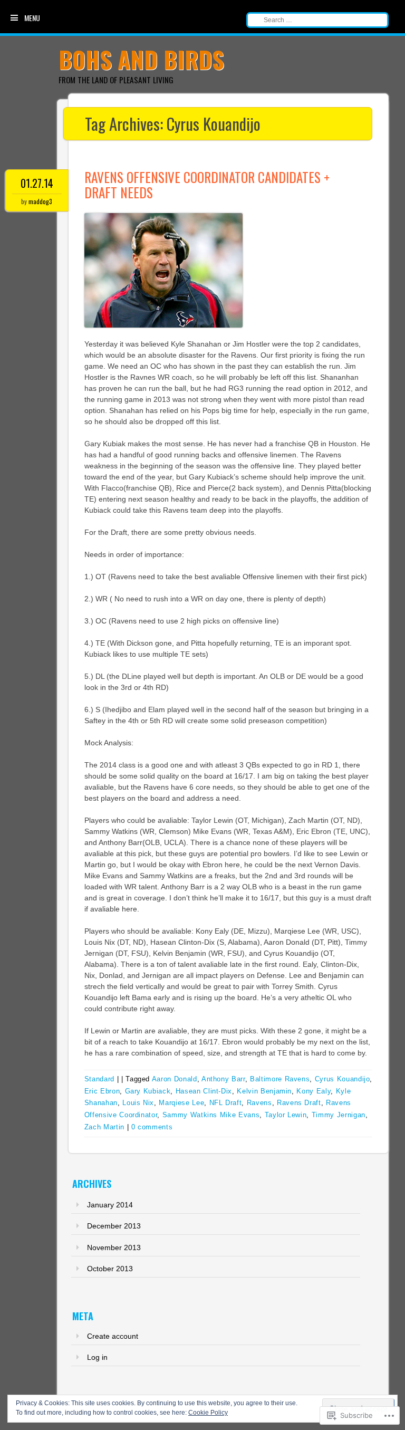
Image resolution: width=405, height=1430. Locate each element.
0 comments (152, 1127)
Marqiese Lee (181, 1103)
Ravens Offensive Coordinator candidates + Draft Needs (207, 184)
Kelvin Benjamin (264, 1091)
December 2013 (114, 1226)
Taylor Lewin (286, 1115)
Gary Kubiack (148, 1091)
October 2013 (110, 1268)
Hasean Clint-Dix (204, 1091)
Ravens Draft (299, 1103)
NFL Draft (225, 1103)
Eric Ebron (102, 1091)
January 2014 (110, 1205)
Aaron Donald (174, 1079)
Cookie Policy (208, 1412)
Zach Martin (104, 1127)
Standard (99, 1079)
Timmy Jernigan (338, 1115)
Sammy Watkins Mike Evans (211, 1115)
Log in (97, 1357)
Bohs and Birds (141, 59)
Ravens (259, 1103)
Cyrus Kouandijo (342, 1079)
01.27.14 (37, 183)
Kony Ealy (313, 1091)
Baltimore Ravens (280, 1079)
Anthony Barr (223, 1079)
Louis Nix (138, 1103)
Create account (112, 1336)
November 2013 (114, 1247)
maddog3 (40, 201)
